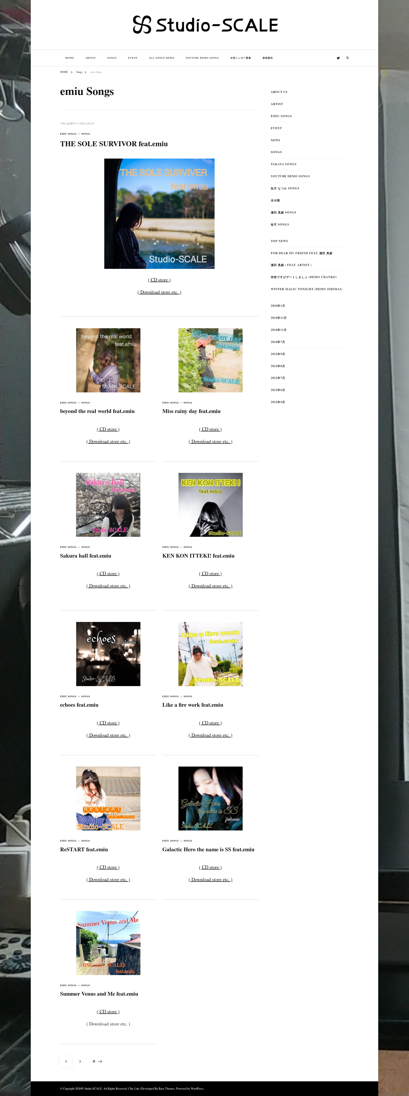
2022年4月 (278, 402)
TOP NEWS (279, 241)
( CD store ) (159, 279)
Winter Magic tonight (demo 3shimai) (306, 289)
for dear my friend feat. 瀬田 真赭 (302, 253)
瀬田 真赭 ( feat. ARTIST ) (291, 265)
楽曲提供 (267, 57)
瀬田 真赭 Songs (283, 212)
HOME (69, 57)
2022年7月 (278, 378)
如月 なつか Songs (285, 188)
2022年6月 (278, 390)
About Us (279, 92)
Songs (112, 57)
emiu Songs (68, 133)
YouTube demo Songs (202, 57)
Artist (90, 57)
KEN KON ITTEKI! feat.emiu (198, 555)
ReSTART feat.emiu (84, 849)
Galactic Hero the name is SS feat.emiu (208, 849)
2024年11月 (279, 330)
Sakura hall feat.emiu (85, 555)
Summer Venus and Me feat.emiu (99, 994)
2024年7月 (278, 342)
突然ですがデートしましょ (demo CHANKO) (304, 277)
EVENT (133, 57)
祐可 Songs (280, 224)
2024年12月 (279, 317)
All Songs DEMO (161, 57)
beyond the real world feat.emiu (97, 411)
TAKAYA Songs (284, 164)
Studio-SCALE (93, 1088)
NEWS (275, 140)
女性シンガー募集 (240, 57)
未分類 (275, 200)
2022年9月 (278, 354)
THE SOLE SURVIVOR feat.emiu (114, 143)
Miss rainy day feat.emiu (191, 411)
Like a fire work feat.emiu (192, 705)
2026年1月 (278, 305)
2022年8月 (278, 366)
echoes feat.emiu (79, 705)
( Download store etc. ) (159, 292)
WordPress (197, 1088)
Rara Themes (167, 1088)
